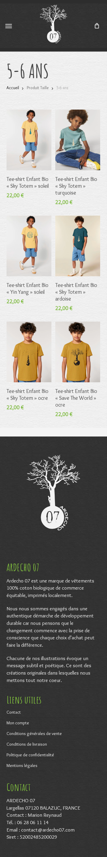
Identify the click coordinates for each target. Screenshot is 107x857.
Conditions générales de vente (34, 733)
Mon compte (18, 723)
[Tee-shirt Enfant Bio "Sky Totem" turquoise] (77, 140)
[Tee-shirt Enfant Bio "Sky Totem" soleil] (29, 140)
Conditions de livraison (27, 744)
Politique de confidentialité (30, 755)
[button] (8, 26)
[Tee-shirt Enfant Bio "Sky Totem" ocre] (29, 352)
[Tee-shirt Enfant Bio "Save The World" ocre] (77, 352)
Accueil (13, 87)
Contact (14, 712)
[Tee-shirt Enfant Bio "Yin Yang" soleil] (29, 246)
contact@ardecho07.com (48, 829)
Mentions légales (22, 765)
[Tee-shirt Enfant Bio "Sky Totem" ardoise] (77, 246)
